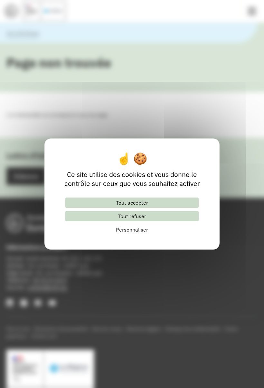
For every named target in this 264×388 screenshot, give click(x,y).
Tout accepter (132, 202)
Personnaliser (132, 229)
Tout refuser (132, 216)
